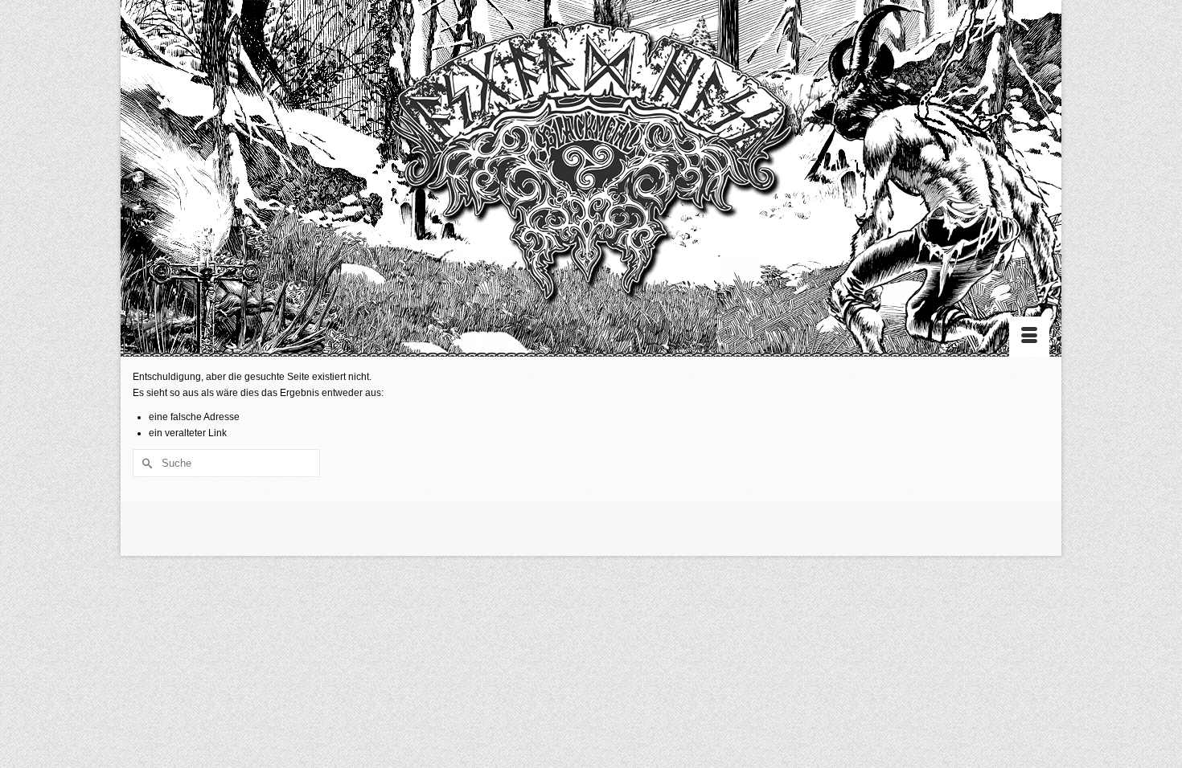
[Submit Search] (145, 463)
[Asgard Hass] (591, 169)
